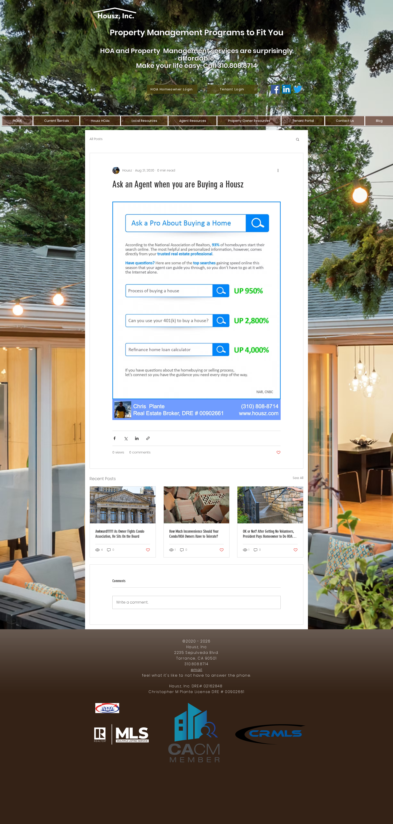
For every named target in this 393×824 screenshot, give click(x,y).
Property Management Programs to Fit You (196, 32)
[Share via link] (148, 438)
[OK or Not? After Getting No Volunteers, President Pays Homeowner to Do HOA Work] (270, 504)
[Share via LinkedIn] (137, 438)
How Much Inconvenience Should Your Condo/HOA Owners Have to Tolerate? (194, 534)
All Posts (96, 139)
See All (298, 478)
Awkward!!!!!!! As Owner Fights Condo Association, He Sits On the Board (119, 534)
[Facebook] (275, 89)
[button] (297, 139)
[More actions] (278, 170)
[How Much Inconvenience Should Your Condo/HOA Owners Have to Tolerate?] (196, 504)
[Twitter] (297, 89)
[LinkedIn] (286, 89)
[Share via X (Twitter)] (125, 438)
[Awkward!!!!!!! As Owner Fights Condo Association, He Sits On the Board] (123, 504)
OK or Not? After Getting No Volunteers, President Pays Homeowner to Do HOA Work (268, 534)
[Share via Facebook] (114, 438)
